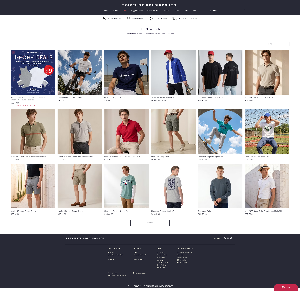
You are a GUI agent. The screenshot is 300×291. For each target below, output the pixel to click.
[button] (245, 10)
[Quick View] (33, 72)
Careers (180, 255)
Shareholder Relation (115, 255)
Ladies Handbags (162, 263)
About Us (111, 252)
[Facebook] (225, 238)
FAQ (135, 252)
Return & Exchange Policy (117, 276)
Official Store (160, 252)
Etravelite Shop (161, 255)
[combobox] (277, 44)
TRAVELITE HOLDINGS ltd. (150, 5)
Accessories (160, 258)
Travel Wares (161, 268)
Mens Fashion (161, 265)
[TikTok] (231, 238)
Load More (150, 223)
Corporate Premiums (184, 252)
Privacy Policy (113, 273)
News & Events (182, 258)
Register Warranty (140, 255)
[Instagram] (228, 238)
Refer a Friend (182, 263)
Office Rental (181, 260)
